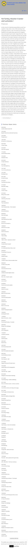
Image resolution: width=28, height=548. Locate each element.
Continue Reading (7, 118)
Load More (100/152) (14, 538)
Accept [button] (11, 546)
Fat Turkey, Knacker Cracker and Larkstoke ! (12, 20)
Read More (16, 546)
